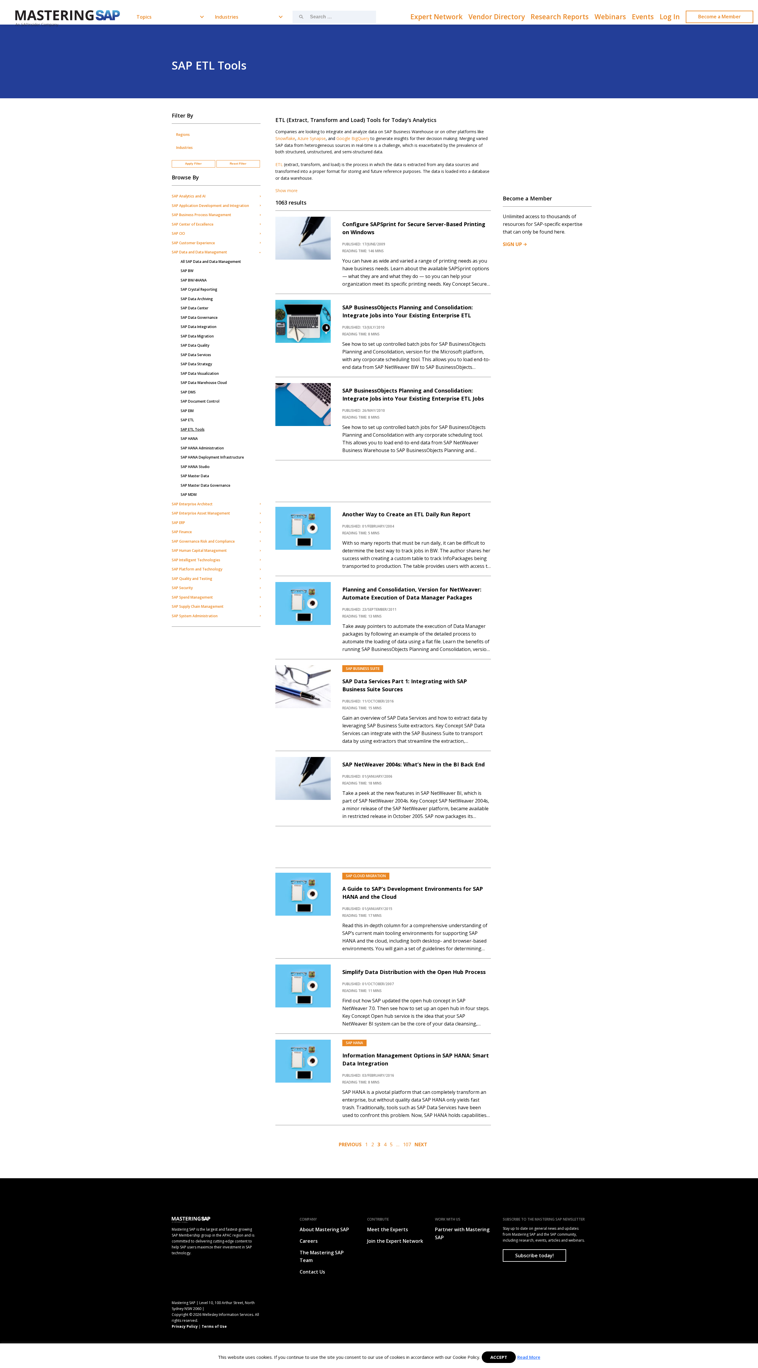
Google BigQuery (352, 138)
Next (421, 1144)
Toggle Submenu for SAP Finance (260, 532)
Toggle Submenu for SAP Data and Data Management (260, 252)
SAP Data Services (196, 354)
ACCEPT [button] (498, 1357)
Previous (350, 1144)
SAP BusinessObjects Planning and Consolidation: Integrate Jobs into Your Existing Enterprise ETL (407, 311)
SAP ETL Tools (193, 429)
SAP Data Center (194, 308)
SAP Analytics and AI (188, 196)
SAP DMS (188, 392)
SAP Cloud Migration (366, 875)
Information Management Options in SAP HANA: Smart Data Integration (415, 1059)
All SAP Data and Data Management (211, 261)
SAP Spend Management (192, 597)
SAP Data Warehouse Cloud (204, 382)
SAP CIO (178, 233)
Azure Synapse (312, 138)
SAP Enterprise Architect (192, 504)
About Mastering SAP (324, 1229)
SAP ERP (178, 522)
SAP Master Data (195, 475)
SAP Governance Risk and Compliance (203, 541)
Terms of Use (214, 1326)
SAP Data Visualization (200, 373)
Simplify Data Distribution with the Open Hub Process (414, 971)
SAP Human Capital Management (199, 550)
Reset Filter (238, 163)
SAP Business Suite (363, 668)
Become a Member (719, 16)
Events (643, 16)
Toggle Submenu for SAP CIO (260, 233)
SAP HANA (189, 438)
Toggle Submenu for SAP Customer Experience (260, 243)
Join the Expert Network (395, 1241)
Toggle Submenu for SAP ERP (260, 522)
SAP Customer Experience (193, 242)
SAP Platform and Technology (197, 569)
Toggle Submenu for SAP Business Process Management (260, 215)
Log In (670, 16)
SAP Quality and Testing (192, 578)
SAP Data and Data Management (199, 252)
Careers (309, 1241)
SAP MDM (189, 494)
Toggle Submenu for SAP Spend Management (260, 597)
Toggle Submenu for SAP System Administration (260, 616)
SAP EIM (187, 410)
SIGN (512, 244)
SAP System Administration (195, 615)
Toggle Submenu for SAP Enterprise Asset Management (260, 513)
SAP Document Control (200, 401)
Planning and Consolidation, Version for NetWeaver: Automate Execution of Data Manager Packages (411, 593)
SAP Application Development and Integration (210, 205)
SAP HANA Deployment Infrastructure (212, 457)
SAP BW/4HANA (194, 280)
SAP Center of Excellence (192, 224)
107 (407, 1144)
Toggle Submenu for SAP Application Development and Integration (260, 205)
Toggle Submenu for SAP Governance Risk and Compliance (260, 541)
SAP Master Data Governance (205, 485)
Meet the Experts (387, 1229)
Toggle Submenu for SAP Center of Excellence (260, 224)
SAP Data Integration (198, 326)
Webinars (610, 16)
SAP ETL (187, 419)
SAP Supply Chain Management (198, 606)
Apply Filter (193, 163)
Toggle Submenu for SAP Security (260, 588)
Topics (144, 17)
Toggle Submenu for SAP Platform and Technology (260, 569)
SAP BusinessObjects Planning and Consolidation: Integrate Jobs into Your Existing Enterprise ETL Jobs (413, 394)
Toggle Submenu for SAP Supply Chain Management (260, 606)
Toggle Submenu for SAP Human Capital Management (260, 551)
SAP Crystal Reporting (199, 289)
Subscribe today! (534, 1255)
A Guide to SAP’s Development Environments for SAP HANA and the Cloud (412, 892)
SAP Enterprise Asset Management (201, 513)
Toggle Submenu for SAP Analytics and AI (260, 196)
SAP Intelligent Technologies (196, 559)
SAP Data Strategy (196, 363)
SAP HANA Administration (202, 448)
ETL (279, 164)
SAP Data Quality (195, 345)
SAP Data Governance (199, 317)
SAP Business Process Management (201, 214)
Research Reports (560, 16)
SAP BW (187, 270)
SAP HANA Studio (195, 466)
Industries (226, 17)
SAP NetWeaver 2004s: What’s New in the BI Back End (413, 764)
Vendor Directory (496, 16)
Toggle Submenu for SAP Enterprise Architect (260, 504)
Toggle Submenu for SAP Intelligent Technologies (260, 560)
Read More (528, 1357)
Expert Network (436, 16)
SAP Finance (182, 531)
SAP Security (182, 587)
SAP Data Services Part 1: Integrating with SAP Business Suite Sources (404, 685)
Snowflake (285, 138)
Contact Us (312, 1272)
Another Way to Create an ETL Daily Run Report (406, 514)
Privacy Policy (185, 1326)
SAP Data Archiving (197, 298)
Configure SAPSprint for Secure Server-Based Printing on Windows (413, 228)
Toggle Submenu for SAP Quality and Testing (260, 578)
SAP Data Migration (197, 336)
